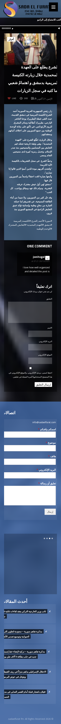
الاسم (49, 327)
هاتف (52, 456)
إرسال (50, 511)
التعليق (49, 298)
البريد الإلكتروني (45, 341)
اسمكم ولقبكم (47, 429)
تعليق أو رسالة (47, 483)
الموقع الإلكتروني (45, 354)
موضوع (51, 442)
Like (14, 98)
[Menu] (53, 6)
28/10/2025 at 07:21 (40, 261)
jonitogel (39, 257)
